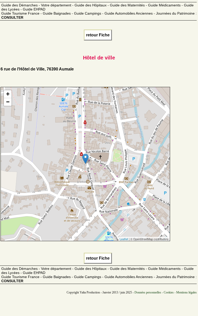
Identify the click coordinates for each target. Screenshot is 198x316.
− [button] (7, 102)
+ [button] (7, 94)
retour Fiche (98, 35)
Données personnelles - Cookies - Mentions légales (165, 292)
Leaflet (124, 239)
